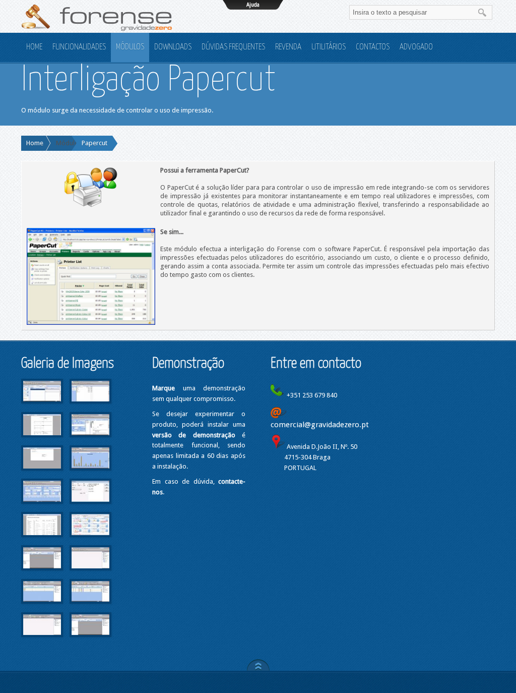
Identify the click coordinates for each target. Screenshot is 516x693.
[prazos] (90, 540)
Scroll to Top (258, 665)
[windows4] (43, 640)
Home (34, 143)
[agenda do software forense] (43, 406)
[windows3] (90, 606)
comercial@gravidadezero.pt (320, 424)
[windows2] (43, 606)
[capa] (43, 440)
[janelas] (43, 506)
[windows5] (90, 640)
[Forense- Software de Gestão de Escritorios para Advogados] (96, 16)
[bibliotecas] (90, 406)
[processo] (43, 573)
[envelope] (43, 473)
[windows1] (90, 573)
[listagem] (43, 540)
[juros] (90, 506)
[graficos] (90, 473)
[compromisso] (90, 440)
